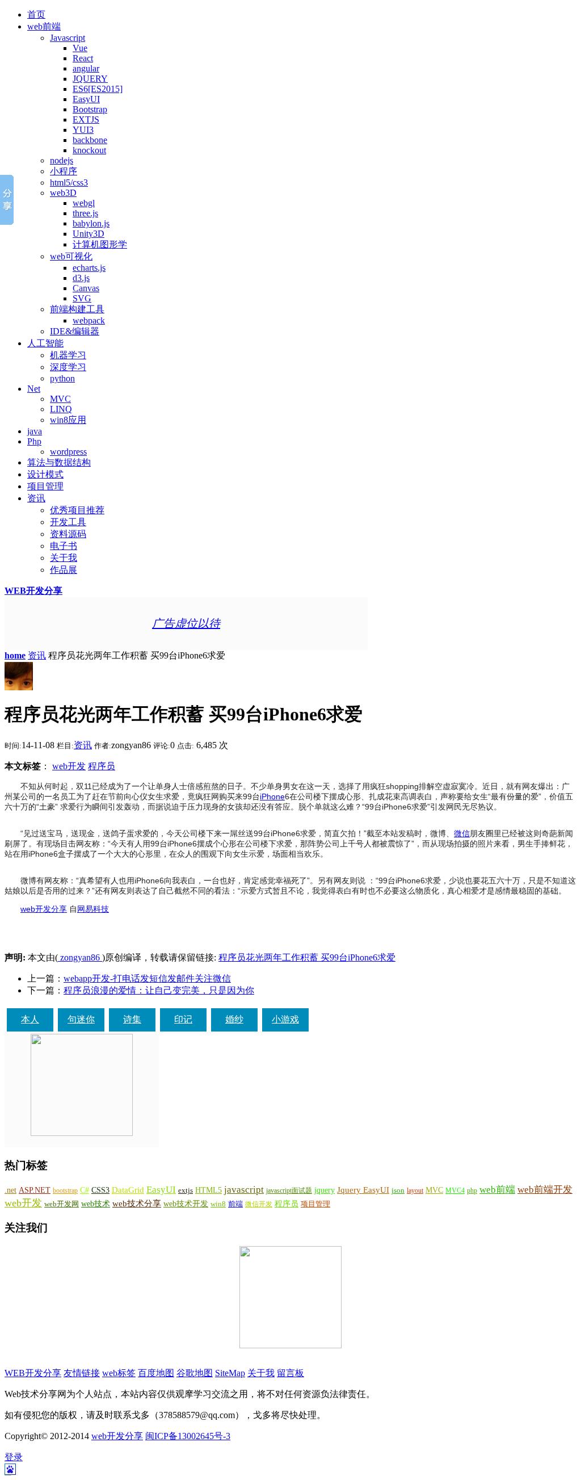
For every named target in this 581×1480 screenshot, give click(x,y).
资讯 (36, 498)
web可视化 (71, 256)
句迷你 (81, 1019)
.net (10, 1190)
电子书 (63, 546)
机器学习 (68, 355)
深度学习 (68, 367)
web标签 (119, 1373)
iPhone (272, 796)
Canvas (86, 288)
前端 (235, 1204)
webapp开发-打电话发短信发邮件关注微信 (147, 978)
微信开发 (258, 1204)
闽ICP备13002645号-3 (187, 1436)
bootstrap (65, 1190)
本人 (30, 1019)
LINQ (61, 409)
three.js (85, 213)
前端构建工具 (77, 309)
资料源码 (68, 534)
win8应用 (68, 420)
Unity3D (88, 233)
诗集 (132, 1019)
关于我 (63, 558)
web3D (63, 193)
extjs (185, 1190)
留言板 (290, 1373)
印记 (183, 1019)
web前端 (44, 26)
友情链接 (82, 1373)
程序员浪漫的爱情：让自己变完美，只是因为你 (159, 990)
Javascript (67, 38)
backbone (90, 140)
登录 (14, 1457)
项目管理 (45, 486)
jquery (324, 1189)
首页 (36, 14)
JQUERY (90, 78)
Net (33, 388)
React (83, 58)
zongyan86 (80, 957)
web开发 (69, 766)
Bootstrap (90, 109)
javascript (244, 1189)
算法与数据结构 (59, 462)
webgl (84, 203)
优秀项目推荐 (77, 510)
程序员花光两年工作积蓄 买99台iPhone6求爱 (306, 957)
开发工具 (68, 522)
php (472, 1190)
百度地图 (156, 1373)
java (34, 431)
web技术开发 (185, 1204)
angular (86, 68)
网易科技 (93, 908)
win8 (218, 1204)
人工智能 (45, 343)
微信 (462, 833)
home (15, 655)
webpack (89, 320)
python (62, 378)
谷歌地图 (194, 1373)
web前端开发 (544, 1189)
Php (34, 441)
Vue (80, 48)
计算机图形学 (100, 244)
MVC (60, 399)
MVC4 (455, 1190)
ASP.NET (34, 1189)
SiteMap (230, 1373)
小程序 (63, 171)
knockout (89, 150)
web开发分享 (43, 908)
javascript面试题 (289, 1190)
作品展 (63, 570)
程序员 (101, 766)
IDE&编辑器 (74, 331)
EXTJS (86, 119)
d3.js (81, 278)
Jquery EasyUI (363, 1189)
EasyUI (86, 99)
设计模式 (45, 474)
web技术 (95, 1203)
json (398, 1190)
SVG (82, 298)
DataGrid (128, 1189)
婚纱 (234, 1019)
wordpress (68, 451)
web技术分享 (136, 1203)
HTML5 (208, 1190)
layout (415, 1190)
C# (84, 1189)
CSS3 (100, 1189)
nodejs (61, 160)
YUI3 (83, 130)
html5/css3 (69, 182)
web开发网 (61, 1204)
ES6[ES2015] (98, 89)
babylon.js (91, 223)
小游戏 (285, 1019)
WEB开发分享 (33, 591)
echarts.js (89, 267)
